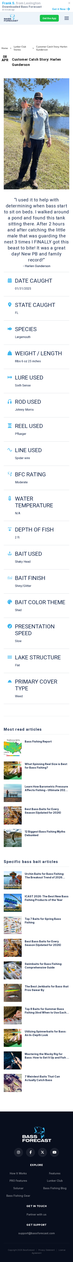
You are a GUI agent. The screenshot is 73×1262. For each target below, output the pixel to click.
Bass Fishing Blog (54, 1188)
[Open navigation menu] (66, 18)
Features (54, 1173)
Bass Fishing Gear (18, 1195)
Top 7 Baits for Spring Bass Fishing (43, 920)
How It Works (18, 1173)
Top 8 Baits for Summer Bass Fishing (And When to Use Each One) (45, 1010)
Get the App (49, 18)
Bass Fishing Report (38, 741)
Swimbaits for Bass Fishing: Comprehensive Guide (43, 965)
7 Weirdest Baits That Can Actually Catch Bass (42, 1078)
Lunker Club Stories (20, 48)
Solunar (18, 1188)
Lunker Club (55, 1180)
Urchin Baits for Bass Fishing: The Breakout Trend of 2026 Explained (44, 875)
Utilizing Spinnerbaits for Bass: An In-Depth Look (45, 1033)
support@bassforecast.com (36, 1233)
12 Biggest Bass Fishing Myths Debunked (45, 833)
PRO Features (18, 1180)
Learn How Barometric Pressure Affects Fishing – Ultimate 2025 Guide (46, 788)
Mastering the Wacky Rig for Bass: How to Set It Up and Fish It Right (46, 1055)
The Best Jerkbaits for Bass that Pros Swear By (47, 988)
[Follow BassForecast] (18, 1152)
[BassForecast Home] (11, 18)
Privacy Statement (46, 1250)
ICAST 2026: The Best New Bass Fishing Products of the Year (47, 898)
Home (4, 48)
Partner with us (36, 1214)
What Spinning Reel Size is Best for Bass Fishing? (46, 765)
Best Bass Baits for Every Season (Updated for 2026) (43, 810)
